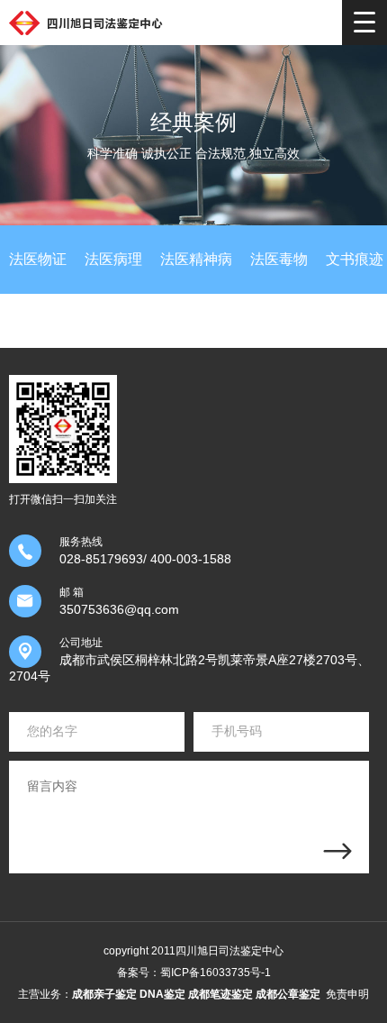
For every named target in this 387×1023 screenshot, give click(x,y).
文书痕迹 (354, 259)
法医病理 (113, 259)
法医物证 (38, 259)
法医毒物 (279, 259)
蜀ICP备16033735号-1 (215, 972)
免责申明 (347, 994)
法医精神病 (196, 259)
